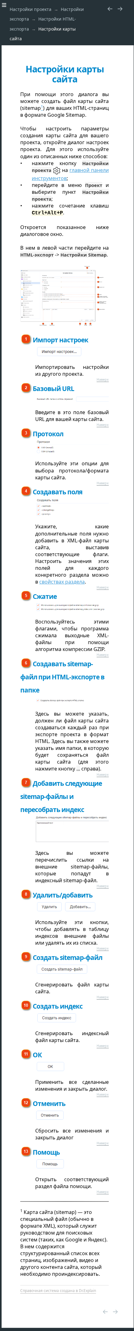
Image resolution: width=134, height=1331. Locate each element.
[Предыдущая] (110, 8)
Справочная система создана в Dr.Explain (58, 1290)
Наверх (103, 379)
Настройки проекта (30, 9)
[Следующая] (120, 8)
